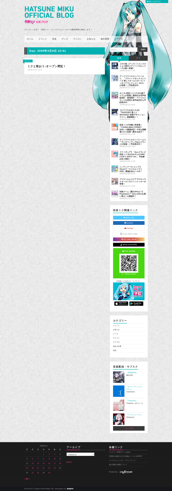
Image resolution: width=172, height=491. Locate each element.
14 (38, 463)
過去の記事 (117, 346)
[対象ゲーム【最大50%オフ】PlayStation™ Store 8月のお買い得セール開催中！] (115, 194)
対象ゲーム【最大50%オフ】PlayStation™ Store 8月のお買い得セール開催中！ (132, 194)
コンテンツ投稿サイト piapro (119, 452)
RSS (70, 462)
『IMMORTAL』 (132, 373)
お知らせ (91, 39)
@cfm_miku (129, 218)
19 (27, 468)
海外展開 (105, 39)
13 (32, 463)
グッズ (65, 39)
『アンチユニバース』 (134, 415)
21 (38, 468)
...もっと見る (129, 428)
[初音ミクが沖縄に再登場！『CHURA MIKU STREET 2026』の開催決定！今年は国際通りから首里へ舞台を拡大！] (115, 127)
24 (55, 468)
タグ (138, 58)
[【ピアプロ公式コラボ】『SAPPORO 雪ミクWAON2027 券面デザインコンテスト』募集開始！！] (115, 112)
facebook (129, 223)
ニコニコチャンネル (129, 234)
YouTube (129, 228)
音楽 (54, 39)
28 (38, 473)
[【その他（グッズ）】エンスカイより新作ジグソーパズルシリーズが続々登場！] (115, 66)
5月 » (28, 479)
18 (60, 463)
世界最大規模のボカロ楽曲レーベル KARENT (125, 456)
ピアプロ (118, 39)
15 (43, 463)
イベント (42, 39)
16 (49, 463)
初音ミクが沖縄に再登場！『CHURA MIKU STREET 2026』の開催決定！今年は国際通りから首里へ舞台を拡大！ (132, 128)
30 (49, 473)
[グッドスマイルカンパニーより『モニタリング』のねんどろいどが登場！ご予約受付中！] (115, 142)
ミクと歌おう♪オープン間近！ (46, 66)
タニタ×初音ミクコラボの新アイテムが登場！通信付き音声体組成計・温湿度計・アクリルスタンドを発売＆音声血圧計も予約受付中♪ (132, 97)
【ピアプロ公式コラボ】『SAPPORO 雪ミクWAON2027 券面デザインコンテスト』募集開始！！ (132, 113)
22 (43, 468)
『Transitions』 (132, 401)
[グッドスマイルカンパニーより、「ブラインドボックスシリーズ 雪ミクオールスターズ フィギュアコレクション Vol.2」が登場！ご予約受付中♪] (115, 78)
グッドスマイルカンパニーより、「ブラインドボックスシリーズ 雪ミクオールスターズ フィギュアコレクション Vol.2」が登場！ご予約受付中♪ (132, 80)
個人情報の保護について (118, 464)
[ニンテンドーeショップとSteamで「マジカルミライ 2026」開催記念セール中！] (115, 169)
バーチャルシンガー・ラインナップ (122, 460)
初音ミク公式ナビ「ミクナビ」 (129, 281)
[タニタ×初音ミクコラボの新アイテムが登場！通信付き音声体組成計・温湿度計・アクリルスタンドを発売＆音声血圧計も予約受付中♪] (115, 95)
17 (55, 463)
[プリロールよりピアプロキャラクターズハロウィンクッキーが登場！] (115, 181)
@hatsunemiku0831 (129, 245)
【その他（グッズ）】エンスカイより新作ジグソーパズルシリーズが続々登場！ (132, 66)
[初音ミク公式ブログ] (49, 15)
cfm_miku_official (129, 239)
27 (32, 473)
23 (49, 468)
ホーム (30, 39)
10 (55, 459)
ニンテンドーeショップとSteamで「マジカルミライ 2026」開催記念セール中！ (130, 169)
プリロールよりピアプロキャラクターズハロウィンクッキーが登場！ (132, 181)
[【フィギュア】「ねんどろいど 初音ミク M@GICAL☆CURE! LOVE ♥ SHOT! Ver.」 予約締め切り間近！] (115, 154)
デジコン (77, 39)
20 (32, 468)
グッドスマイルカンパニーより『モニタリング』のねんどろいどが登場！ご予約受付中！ (132, 142)
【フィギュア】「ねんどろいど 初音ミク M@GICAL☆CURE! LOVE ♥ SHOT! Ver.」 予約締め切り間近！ (132, 155)
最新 (119, 58)
